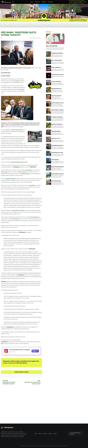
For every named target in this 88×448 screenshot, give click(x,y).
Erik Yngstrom (16, 80)
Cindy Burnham (15, 218)
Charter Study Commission (18, 210)
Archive (55, 433)
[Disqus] (21, 404)
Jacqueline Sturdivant (10, 178)
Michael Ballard (25, 173)
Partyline (44, 2)
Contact (50, 433)
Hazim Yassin (22, 171)
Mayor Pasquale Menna (17, 129)
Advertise (37, 2)
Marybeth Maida (34, 217)
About (31, 2)
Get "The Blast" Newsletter (77, 1)
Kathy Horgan (4, 171)
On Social (50, 2)
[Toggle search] (86, 2)
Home (35, 433)
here (2, 343)
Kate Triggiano (29, 170)
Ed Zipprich (21, 89)
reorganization (31, 185)
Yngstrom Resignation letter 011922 (19, 162)
